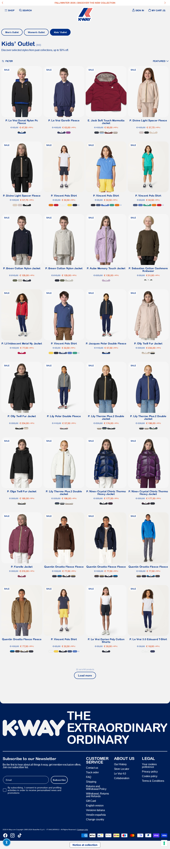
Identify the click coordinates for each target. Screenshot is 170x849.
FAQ (88, 777)
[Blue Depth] (74, 205)
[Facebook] (5, 835)
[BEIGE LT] (20, 280)
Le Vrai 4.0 (120, 773)
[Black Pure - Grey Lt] (111, 428)
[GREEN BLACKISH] (148, 280)
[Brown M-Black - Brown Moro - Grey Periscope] (66, 576)
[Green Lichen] (14, 280)
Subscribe (59, 779)
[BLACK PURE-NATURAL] (152, 353)
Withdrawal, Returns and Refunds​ (97, 795)
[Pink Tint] (153, 132)
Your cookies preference (149, 765)
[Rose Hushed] (141, 132)
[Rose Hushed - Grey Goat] (115, 132)
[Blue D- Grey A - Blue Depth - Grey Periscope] (54, 576)
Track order (92, 772)
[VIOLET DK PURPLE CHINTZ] (110, 503)
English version (94, 805)
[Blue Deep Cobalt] (61, 132)
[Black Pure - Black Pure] (146, 132)
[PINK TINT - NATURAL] (146, 353)
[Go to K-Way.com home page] (85, 14)
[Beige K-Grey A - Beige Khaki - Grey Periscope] (73, 576)
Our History (120, 764)
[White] (63, 205)
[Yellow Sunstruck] (69, 205)
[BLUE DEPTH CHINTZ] (103, 503)
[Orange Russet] (50, 205)
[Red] (56, 205)
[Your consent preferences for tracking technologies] (164, 843)
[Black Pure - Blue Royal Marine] (22, 132)
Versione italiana (95, 810)
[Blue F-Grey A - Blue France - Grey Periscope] (59, 576)
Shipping (91, 781)
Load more (85, 675)
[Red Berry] (22, 353)
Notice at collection (85, 845)
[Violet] (68, 132)
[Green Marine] (111, 205)
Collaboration (121, 778)
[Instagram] (12, 835)
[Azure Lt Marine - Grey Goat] (101, 132)
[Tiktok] (19, 835)
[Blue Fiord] (98, 205)
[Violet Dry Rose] (22, 576)
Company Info (82, 829)
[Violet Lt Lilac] (106, 280)
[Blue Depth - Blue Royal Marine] (106, 353)
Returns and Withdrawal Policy (96, 787)
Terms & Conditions (153, 780)
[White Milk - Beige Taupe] (99, 428)
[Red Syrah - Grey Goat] (108, 132)
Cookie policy (149, 776)
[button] (161, 61)
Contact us (92, 767)
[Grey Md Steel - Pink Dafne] (64, 428)
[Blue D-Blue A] (96, 132)
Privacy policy (150, 771)
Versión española (96, 814)
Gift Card (91, 800)
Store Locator (121, 769)
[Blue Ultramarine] (105, 205)
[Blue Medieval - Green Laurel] (104, 428)
